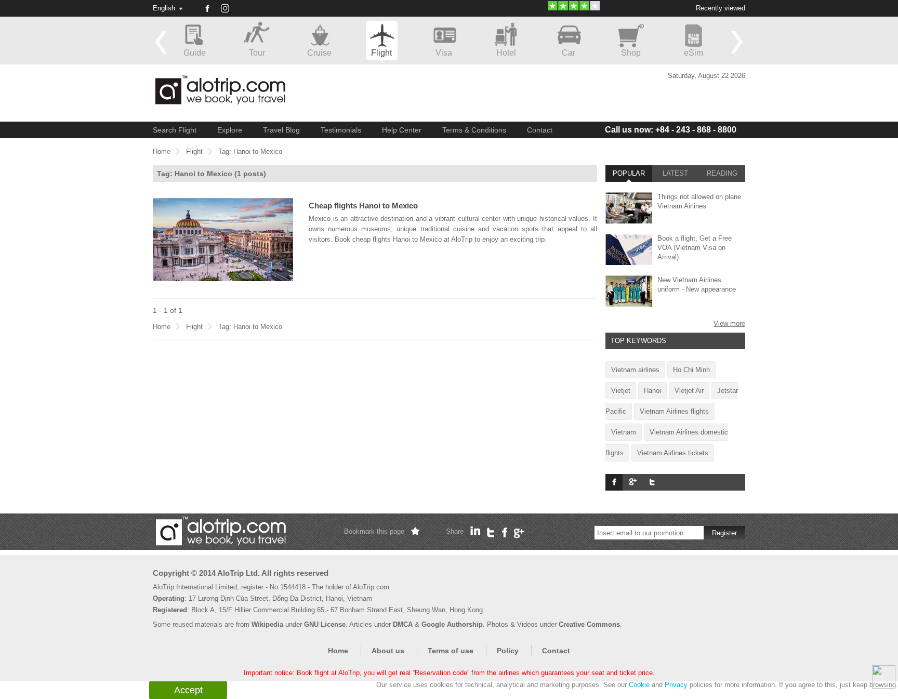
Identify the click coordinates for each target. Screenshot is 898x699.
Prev (161, 41)
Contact (539, 130)
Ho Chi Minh (691, 370)
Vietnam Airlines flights (674, 411)
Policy (508, 651)
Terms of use (450, 651)
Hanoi (652, 390)
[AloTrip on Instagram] (228, 12)
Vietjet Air (689, 390)
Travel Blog (281, 130)
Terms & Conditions (474, 130)
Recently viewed (720, 8)
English (164, 8)
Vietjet (620, 390)
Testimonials (341, 130)
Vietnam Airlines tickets (672, 453)
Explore (229, 130)
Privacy (676, 685)
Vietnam (623, 432)
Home (161, 151)
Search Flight (174, 130)
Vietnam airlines (635, 370)
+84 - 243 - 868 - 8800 (670, 129)
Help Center (401, 130)
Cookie (639, 685)
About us (388, 651)
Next (737, 41)
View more (729, 323)
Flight (194, 151)
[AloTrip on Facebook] (207, 8)
